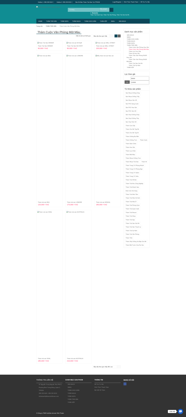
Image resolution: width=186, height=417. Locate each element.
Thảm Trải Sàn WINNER (45, 46)
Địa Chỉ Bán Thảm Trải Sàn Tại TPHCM (87, 2)
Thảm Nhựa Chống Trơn (133, 158)
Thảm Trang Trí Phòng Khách (135, 165)
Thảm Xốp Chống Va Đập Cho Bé (136, 241)
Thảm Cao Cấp (130, 125)
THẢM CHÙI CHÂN (90, 21)
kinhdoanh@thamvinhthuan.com (49, 396)
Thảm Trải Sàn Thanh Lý (133, 227)
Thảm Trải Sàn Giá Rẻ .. (123, 15)
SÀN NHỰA (122, 21)
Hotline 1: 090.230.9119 (45, 2)
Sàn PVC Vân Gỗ (131, 111)
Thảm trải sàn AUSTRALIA (75, 358)
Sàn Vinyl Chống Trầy (132, 118)
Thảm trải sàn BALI (44, 202)
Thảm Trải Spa (130, 220)
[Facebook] (125, 383)
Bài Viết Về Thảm (99, 390)
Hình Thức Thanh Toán (131, 2)
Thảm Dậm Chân (131, 143)
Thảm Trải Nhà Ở (131, 201)
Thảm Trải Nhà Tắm (132, 194)
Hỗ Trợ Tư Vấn (145, 2)
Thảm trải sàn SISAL (44, 358)
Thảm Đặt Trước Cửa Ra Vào (135, 245)
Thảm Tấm (129, 238)
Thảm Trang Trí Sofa (132, 176)
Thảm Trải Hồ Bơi (131, 180)
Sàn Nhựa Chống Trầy (132, 96)
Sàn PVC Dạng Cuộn (132, 104)
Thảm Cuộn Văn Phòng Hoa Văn (139, 47)
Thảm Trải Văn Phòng (132, 234)
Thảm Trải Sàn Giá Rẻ (136, 63)
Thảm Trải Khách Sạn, (96, 15)
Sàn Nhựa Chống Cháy (133, 93)
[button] (180, 411)
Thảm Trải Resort (131, 212)
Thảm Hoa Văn (130, 147)
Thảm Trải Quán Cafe (132, 209)
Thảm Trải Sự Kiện (134, 65)
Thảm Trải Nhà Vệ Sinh (133, 198)
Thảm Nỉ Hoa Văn (134, 53)
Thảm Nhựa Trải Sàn (132, 161)
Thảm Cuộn (143, 140)
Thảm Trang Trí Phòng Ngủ (134, 169)
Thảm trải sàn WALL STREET (105, 46)
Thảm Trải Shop (131, 216)
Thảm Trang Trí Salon (132, 172)
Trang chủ (39, 26)
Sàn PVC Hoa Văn (131, 107)
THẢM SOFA (64, 21)
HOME (40, 21)
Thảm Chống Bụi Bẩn (132, 136)
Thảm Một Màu (130, 154)
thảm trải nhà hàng (131, 191)
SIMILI (113, 21)
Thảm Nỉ (144, 161)
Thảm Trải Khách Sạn (132, 187)
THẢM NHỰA (76, 21)
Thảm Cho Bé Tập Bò (132, 129)
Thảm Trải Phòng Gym (133, 205)
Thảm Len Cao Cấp (135, 51)
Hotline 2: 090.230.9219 (63, 2)
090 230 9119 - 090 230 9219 (48, 393)
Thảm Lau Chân (131, 151)
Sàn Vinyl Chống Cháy (132, 114)
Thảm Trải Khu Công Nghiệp (134, 183)
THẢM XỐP (103, 21)
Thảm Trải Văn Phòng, (110, 15)
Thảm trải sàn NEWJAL (103, 202)
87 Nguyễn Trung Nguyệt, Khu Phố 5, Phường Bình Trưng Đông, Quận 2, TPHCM (50, 387)
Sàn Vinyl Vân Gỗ (131, 122)
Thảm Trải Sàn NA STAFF (75, 46)
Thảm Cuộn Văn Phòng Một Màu (139, 49)
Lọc (127, 82)
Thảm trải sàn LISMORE (74, 202)
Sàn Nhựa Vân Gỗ (131, 100)
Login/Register (116, 2)
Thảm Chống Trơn (131, 140)
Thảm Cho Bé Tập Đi (132, 133)
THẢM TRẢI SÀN (51, 21)
